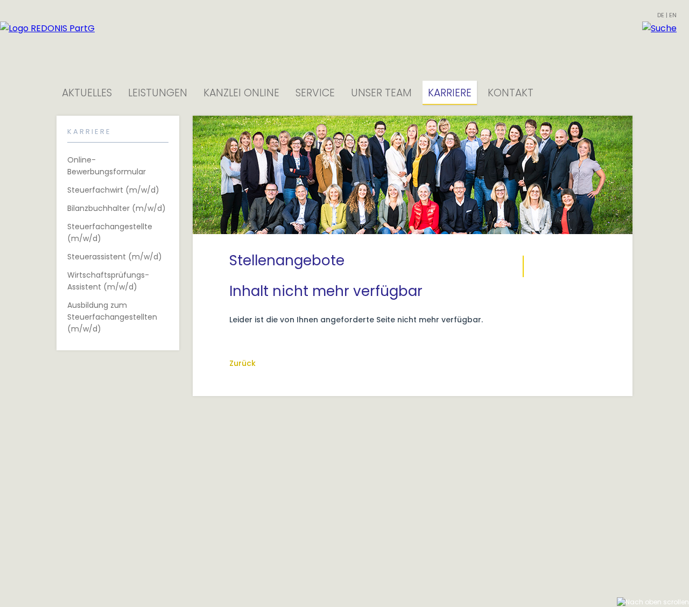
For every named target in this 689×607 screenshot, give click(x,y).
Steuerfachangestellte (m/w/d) (109, 232)
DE (660, 15)
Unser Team (381, 93)
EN (673, 15)
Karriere (450, 93)
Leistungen (157, 93)
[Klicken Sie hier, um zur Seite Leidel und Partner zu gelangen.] (47, 28)
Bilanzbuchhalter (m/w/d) (116, 208)
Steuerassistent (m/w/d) (114, 256)
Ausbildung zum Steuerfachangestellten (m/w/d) (112, 317)
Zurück (242, 363)
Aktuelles (87, 93)
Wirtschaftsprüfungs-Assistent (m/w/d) (108, 281)
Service (315, 93)
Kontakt (510, 93)
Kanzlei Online (241, 93)
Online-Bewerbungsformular (106, 165)
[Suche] (659, 28)
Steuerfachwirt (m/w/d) (113, 190)
